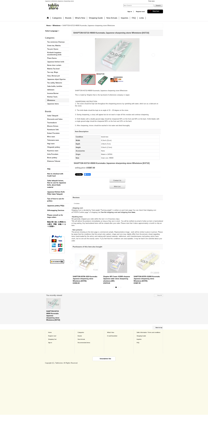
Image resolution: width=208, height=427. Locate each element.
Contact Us (117, 180)
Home (50, 332)
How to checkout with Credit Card (55, 175)
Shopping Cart (52, 339)
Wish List (117, 186)
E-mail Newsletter (112, 336)
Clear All (159, 295)
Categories (81, 332)
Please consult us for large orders (55, 216)
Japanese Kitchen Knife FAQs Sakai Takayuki (56, 193)
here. (134, 212)
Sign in (129, 11)
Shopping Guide (141, 336)
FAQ (48, 169)
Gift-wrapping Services (55, 210)
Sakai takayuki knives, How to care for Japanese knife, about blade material (56, 184)
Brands (80, 336)
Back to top (159, 327)
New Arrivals (81, 339)
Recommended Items (84, 342)
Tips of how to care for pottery (55, 200)
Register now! (140, 11)
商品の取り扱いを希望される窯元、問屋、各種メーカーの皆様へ (56, 224)
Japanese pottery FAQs (55, 206)
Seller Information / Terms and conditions (148, 332)
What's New (110, 332)
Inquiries (139, 339)
